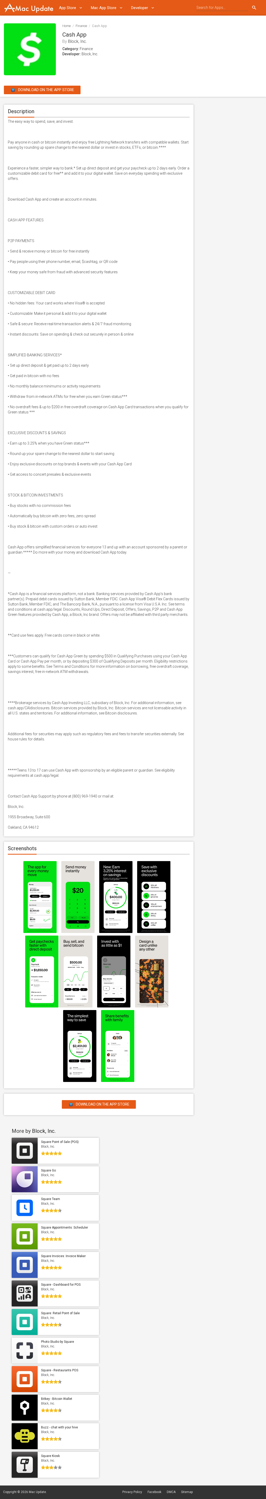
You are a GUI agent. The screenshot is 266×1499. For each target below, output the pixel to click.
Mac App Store (103, 7)
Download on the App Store (45, 89)
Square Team (50, 1199)
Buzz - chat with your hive (59, 1427)
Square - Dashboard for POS (61, 1284)
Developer (139, 7)
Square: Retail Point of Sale (60, 1313)
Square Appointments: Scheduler (64, 1227)
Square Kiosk (50, 1456)
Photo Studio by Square (57, 1342)
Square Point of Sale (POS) (60, 1142)
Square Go (48, 1170)
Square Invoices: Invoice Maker (63, 1256)
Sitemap (187, 1492)
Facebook (154, 1492)
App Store (67, 7)
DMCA (171, 1492)
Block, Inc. (77, 41)
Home (66, 26)
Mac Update (37, 1492)
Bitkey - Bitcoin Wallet (56, 1399)
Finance (81, 26)
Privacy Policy (132, 1492)
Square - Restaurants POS (59, 1370)
